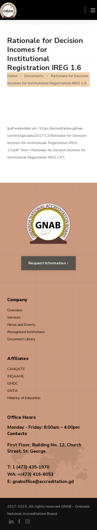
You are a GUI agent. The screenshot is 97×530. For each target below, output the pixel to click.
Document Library (21, 339)
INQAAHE (15, 376)
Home (12, 75)
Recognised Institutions (26, 331)
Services (14, 317)
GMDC (12, 383)
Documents (34, 75)
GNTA (12, 390)
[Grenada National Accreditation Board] (8, 10)
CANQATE (16, 369)
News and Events (21, 324)
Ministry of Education (23, 397)
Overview (14, 310)
